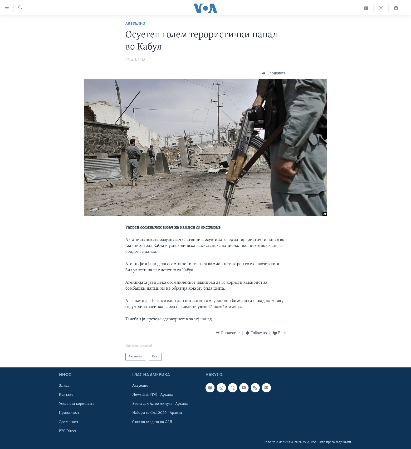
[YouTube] (366, 8)
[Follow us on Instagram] (221, 387)
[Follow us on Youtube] (243, 387)
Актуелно (135, 24)
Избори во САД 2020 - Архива (157, 413)
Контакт (66, 395)
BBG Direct (67, 431)
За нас (64, 386)
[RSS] (255, 387)
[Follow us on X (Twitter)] (232, 387)
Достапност (68, 422)
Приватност (69, 413)
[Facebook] (396, 8)
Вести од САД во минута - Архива (160, 404)
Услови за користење (76, 404)
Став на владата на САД (152, 422)
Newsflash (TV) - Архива (152, 395)
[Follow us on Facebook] (210, 387)
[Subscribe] (266, 387)
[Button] (274, 73)
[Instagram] (381, 8)
